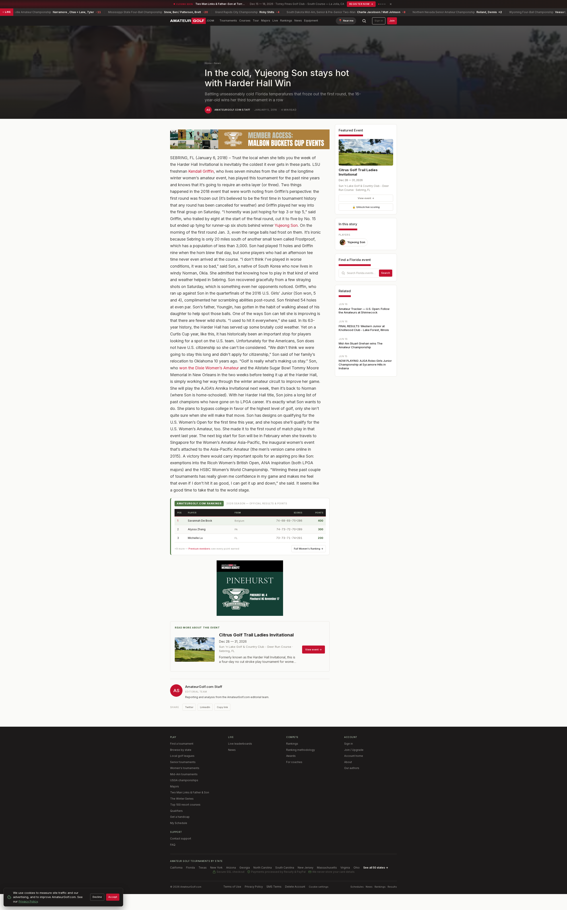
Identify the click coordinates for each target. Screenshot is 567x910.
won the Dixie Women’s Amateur (209, 368)
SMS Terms (274, 886)
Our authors (351, 768)
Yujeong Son (286, 225)
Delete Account (295, 886)
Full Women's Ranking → (308, 548)
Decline (97, 896)
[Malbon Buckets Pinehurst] (250, 588)
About (348, 762)
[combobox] (366, 273)
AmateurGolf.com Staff (232, 109)
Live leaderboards (240, 743)
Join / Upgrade (353, 749)
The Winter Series (182, 798)
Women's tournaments (184, 768)
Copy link (222, 707)
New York (216, 867)
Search (385, 272)
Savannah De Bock (200, 520)
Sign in (379, 20)
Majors (265, 20)
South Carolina (284, 867)
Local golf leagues (182, 755)
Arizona (231, 867)
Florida (190, 867)
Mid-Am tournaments (184, 774)
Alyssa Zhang (197, 529)
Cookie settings (318, 886)
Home (208, 63)
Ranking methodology (300, 749)
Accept (112, 896)
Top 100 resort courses (185, 804)
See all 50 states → (375, 867)
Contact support (180, 838)
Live (275, 20)
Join (392, 20)
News (298, 20)
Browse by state (180, 749)
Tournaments (228, 20)
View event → (366, 198)
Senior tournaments (183, 762)
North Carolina (262, 867)
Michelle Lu (195, 538)
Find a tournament (181, 743)
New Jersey (305, 867)
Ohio (356, 867)
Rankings (286, 20)
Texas (202, 867)
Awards (291, 755)
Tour (256, 20)
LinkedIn (205, 707)
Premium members (199, 548)
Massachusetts (327, 867)
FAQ (172, 844)
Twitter (189, 707)
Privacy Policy (254, 886)
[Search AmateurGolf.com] (364, 20)
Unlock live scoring (366, 207)
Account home (353, 755)
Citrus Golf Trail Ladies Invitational (358, 172)
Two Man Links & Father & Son (189, 792)
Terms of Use (232, 886)
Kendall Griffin (201, 171)
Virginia (345, 867)
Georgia (244, 867)
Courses (244, 20)
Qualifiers (176, 810)
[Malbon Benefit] (250, 139)
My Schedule (178, 823)
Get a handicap (180, 816)
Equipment (311, 20)
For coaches (294, 762)
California (176, 867)
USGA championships (184, 780)
